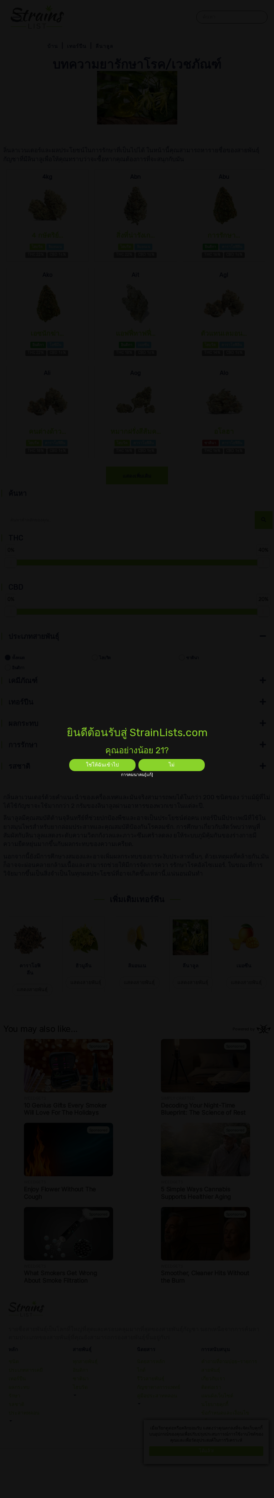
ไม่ (171, 765)
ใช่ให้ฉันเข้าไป (102, 765)
